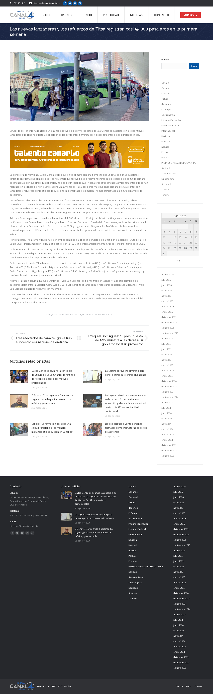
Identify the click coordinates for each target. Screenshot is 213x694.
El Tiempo (166, 109)
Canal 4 (165, 82)
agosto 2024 (167, 402)
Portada (165, 157)
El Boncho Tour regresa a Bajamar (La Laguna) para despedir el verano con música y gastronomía (52, 399)
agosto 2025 (167, 338)
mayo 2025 (166, 354)
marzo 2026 (167, 301)
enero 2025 (167, 375)
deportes (166, 104)
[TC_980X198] (79, 167)
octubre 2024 (167, 391)
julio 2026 (166, 279)
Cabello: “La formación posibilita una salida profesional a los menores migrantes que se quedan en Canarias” (52, 427)
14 (185, 237)
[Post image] (19, 376)
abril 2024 (166, 423)
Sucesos (165, 189)
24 (164, 248)
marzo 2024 (167, 429)
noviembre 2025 (169, 322)
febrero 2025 (167, 370)
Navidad (165, 141)
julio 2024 (166, 407)
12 (175, 237)
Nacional (165, 136)
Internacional (168, 130)
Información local (64, 314)
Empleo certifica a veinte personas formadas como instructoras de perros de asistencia (126, 427)
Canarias (166, 88)
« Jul (179, 260)
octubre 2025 (167, 327)
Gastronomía (168, 114)
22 (191, 242)
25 (169, 248)
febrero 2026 (167, 306)
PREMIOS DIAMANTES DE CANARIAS (178, 162)
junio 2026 (166, 285)
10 (164, 237)
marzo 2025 (167, 365)
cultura (164, 98)
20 (180, 242)
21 (185, 242)
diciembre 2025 (169, 317)
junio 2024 (166, 413)
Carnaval (166, 93)
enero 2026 (167, 311)
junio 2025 (166, 349)
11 (169, 237)
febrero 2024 (167, 434)
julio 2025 (166, 343)
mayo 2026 (166, 290)
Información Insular (171, 120)
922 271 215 (19, 3)
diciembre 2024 (169, 381)
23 (196, 242)
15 (191, 237)
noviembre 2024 (169, 386)
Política (165, 152)
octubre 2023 (167, 455)
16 (196, 237)
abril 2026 (166, 295)
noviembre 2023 (169, 450)
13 (180, 237)
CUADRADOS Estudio (61, 686)
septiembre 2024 (169, 397)
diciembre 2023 (169, 445)
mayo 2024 (166, 418)
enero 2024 (167, 439)
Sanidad (165, 168)
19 (175, 242)
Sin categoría (168, 178)
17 (164, 242)
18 (169, 242)
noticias (77, 314)
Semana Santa (168, 173)
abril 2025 (166, 359)
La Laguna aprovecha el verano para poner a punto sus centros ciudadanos (125, 372)
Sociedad (86, 314)
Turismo (165, 194)
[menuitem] (45, 14)
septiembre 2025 (169, 333)
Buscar (165, 59)
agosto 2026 (167, 274)
